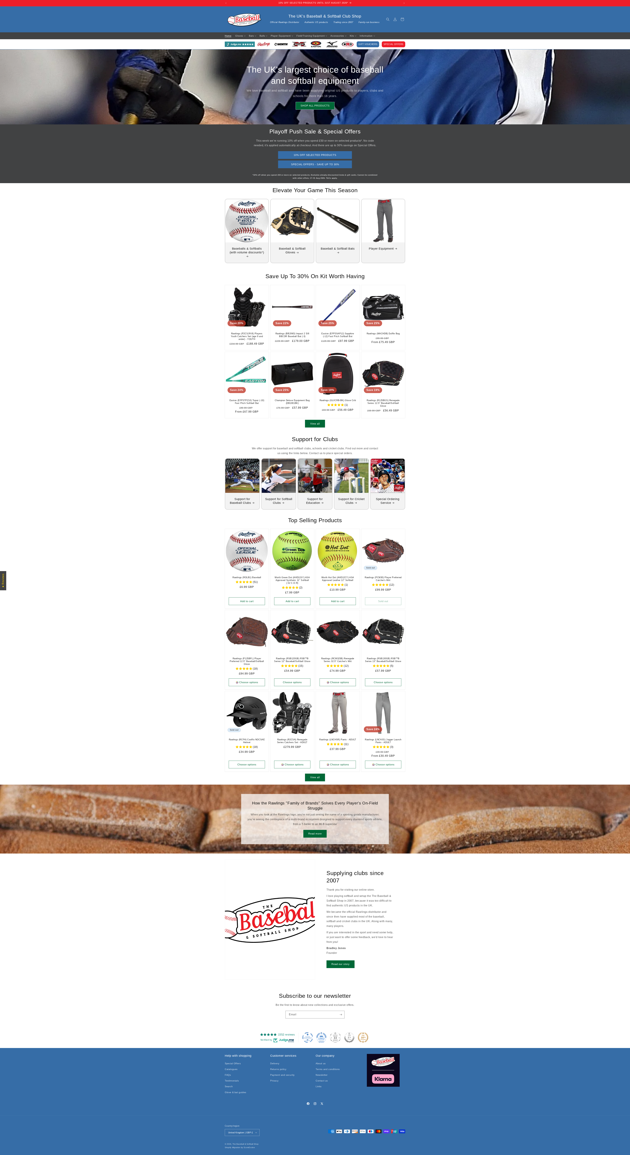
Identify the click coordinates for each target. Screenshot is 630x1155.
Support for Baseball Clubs (240, 500)
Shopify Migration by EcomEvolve (240, 1147)
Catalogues (231, 1069)
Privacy (274, 1080)
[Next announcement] (404, 3)
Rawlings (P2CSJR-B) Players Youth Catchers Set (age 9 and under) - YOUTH (247, 336)
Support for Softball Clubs (278, 500)
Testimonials (232, 1080)
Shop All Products (315, 105)
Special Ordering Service (387, 500)
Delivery (274, 1063)
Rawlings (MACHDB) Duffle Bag (383, 333)
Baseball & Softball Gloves (292, 250)
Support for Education (314, 500)
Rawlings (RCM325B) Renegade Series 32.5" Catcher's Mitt (337, 660)
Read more (315, 833)
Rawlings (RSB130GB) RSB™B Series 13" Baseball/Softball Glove (383, 660)
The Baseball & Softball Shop (245, 1144)
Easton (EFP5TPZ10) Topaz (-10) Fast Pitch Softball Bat (247, 401)
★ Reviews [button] (3, 581)
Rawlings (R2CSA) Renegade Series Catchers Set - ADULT (292, 741)
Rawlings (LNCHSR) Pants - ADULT (337, 739)
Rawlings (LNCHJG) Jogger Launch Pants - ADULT (383, 741)
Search (229, 1086)
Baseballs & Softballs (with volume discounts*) (247, 250)
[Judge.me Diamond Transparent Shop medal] (307, 1037)
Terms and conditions (328, 1069)
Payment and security (282, 1075)
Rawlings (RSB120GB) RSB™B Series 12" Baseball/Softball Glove (292, 660)
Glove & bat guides (235, 1092)
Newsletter (322, 1075)
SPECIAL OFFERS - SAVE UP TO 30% (315, 164)
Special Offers (393, 44)
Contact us (322, 1080)
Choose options (248, 682)
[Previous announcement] (226, 3)
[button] (387, 19)
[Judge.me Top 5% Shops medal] (349, 1037)
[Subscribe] (340, 1014)
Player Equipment (381, 248)
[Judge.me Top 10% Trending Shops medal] (363, 1037)
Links (319, 1086)
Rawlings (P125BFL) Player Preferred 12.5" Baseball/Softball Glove (247, 661)
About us (321, 1063)
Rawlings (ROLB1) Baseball (246, 577)
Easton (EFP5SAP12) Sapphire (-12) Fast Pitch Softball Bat (337, 335)
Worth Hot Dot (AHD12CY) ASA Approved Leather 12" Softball (337, 578)
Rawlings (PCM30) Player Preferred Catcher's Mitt (383, 578)
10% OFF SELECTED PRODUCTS (315, 155)
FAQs (228, 1075)
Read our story (340, 964)
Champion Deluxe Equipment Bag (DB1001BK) (292, 401)
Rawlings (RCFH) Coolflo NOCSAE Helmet (247, 741)
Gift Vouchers (367, 44)
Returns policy (278, 1069)
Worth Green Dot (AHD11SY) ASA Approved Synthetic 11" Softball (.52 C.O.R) (292, 580)
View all (315, 423)
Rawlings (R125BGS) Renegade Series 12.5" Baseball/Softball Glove (383, 403)
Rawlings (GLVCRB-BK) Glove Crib (338, 400)
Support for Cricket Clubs (351, 500)
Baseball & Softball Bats (338, 248)
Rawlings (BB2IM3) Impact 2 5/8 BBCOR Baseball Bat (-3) (292, 335)
